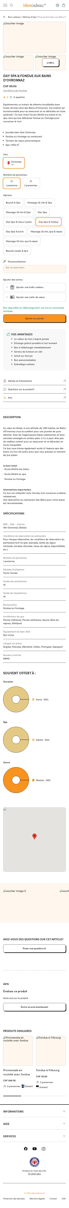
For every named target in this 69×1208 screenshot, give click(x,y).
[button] (34, 318)
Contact (53, 1198)
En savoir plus (34, 1173)
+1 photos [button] (50, 62)
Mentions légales (37, 1198)
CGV (64, 1198)
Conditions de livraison (15, 90)
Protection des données (14, 1198)
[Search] (11, 5)
